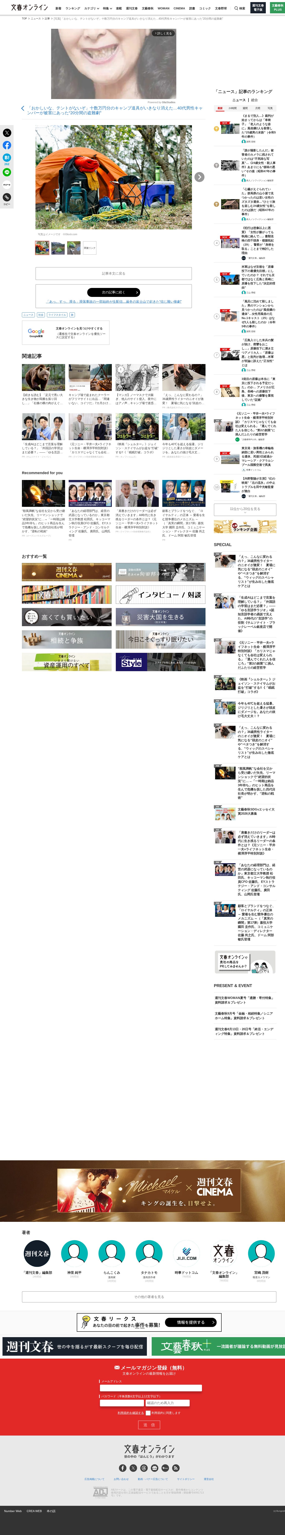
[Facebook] (122, 1468)
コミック (205, 8)
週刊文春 (132, 8)
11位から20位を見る (245, 509)
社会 (40, 314)
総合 (254, 100)
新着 (58, 8)
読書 (192, 8)
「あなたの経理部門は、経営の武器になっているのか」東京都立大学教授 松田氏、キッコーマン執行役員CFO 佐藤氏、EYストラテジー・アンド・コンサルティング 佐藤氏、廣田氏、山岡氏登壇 (90, 525)
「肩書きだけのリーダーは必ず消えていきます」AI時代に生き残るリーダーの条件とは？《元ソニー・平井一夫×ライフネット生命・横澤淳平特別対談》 (137, 521)
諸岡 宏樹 (250, 142)
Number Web (13, 1511)
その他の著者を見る (149, 1297)
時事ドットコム (253, 470)
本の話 (51, 1511)
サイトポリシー (186, 1479)
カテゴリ (90, 8)
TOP (24, 18)
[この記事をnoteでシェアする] (7, 185)
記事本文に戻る (113, 273)
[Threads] (144, 1468)
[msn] (165, 1468)
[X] (133, 1468)
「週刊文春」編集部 (255, 258)
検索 (242, 8)
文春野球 (221, 8)
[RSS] (176, 1468)
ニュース (36, 18)
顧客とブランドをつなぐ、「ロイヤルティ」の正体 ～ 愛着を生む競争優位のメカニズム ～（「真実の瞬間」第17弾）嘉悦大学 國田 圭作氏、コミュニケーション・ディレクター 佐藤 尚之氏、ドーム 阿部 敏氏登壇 (183, 525)
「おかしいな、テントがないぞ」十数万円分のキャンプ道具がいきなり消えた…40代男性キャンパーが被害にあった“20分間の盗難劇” (115, 110)
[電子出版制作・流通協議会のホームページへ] (100, 1493)
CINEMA (179, 8)
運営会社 (209, 1479)
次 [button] (199, 177)
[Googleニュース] (154, 1468)
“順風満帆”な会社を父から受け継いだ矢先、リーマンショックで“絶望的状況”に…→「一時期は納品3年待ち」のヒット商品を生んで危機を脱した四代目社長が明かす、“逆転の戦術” (43, 523)
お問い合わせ (121, 1479)
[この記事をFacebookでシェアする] (7, 146)
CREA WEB (34, 1511)
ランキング (73, 8)
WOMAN (163, 8)
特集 (106, 8)
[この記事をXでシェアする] (7, 133)
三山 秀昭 (250, 292)
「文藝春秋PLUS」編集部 (252, 439)
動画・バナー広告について (153, 1479)
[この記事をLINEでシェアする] (7, 173)
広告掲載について (94, 1479)
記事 (47, 18)
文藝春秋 (148, 8)
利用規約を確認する (131, 1412)
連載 (119, 8)
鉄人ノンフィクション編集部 (260, 180)
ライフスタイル (57, 314)
